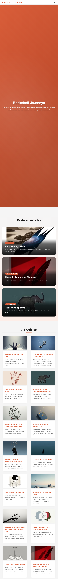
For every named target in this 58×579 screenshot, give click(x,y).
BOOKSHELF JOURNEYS (13, 2)
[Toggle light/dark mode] (54, 2)
